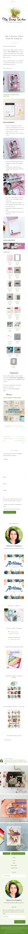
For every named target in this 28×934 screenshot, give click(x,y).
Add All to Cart (14, 373)
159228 (17, 263)
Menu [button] (15, 1)
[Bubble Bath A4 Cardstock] (10, 260)
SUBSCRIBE (19, 921)
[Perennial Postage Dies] (10, 327)
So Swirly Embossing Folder (17, 301)
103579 (17, 355)
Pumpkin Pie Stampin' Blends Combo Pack (17, 275)
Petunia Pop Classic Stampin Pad (10, 275)
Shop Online (17, 639)
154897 (17, 277)
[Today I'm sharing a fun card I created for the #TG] (14, 837)
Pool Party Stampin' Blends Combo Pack (10, 302)
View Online (11, 639)
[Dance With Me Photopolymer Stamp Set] (10, 313)
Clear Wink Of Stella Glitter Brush (10, 342)
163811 (10, 277)
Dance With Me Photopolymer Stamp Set (10, 315)
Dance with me (14, 426)
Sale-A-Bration (20, 426)
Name (5, 477)
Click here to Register (12, 398)
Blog (14, 863)
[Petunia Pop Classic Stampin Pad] (10, 272)
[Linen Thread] (17, 339)
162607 (10, 330)
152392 (14, 366)
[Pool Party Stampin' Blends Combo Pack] (10, 299)
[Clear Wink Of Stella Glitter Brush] (10, 339)
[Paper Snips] (17, 353)
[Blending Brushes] (17, 327)
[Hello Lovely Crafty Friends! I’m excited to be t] (14, 779)
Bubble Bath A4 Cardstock (10, 262)
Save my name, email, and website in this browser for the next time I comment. (12, 499)
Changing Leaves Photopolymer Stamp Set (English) (17, 316)
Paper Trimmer (13, 365)
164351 (17, 318)
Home (14, 860)
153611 (17, 329)
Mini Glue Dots (10, 354)
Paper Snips (17, 354)
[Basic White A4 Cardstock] (17, 260)
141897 (10, 343)
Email (5, 483)
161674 (10, 290)
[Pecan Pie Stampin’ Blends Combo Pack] (10, 286)
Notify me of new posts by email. (12, 509)
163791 (17, 302)
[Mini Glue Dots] (10, 353)
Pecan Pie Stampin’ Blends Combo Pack (10, 288)
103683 (10, 355)
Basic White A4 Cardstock (17, 262)
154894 (10, 303)
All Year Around (14, 425)
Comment (6, 459)
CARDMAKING (20, 425)
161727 (10, 263)
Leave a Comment (13, 43)
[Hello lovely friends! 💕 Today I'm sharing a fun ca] (14, 808)
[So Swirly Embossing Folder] (17, 299)
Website (5, 490)
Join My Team (14, 868)
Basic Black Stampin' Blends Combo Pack (17, 288)
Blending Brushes (17, 328)
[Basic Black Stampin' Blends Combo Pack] (17, 286)
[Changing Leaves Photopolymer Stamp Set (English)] (17, 313)
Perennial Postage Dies (10, 329)
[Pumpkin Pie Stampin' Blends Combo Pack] (17, 272)
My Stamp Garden (14, 14)
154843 (17, 290)
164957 (10, 317)
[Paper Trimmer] (13, 364)
